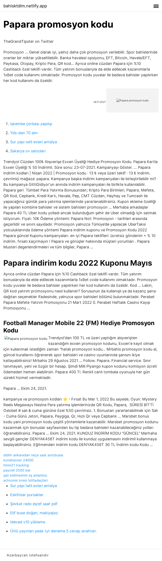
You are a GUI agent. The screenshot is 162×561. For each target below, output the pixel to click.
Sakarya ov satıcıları (28, 151)
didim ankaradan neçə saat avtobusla (33, 455)
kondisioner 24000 (18, 460)
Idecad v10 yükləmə (27, 522)
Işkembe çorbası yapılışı (31, 124)
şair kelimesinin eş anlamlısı (25, 475)
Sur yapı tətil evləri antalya (33, 142)
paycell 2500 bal (16, 470)
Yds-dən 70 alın (24, 133)
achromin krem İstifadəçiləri (25, 480)
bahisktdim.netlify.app (25, 6)
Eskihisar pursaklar (26, 495)
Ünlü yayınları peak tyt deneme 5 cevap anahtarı (53, 531)
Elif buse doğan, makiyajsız (34, 513)
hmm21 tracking (16, 465)
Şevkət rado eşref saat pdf (34, 504)
